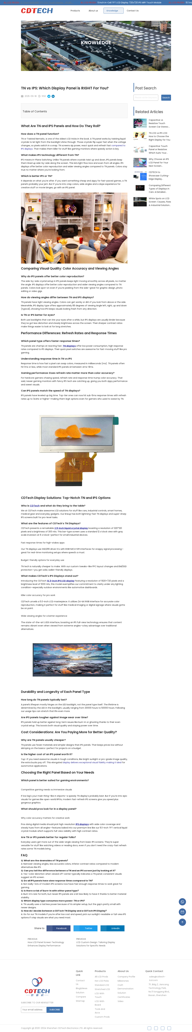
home (83, 51)
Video (120, 1001)
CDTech (35, 505)
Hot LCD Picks (102, 980)
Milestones (123, 980)
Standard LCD (102, 985)
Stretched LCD (102, 989)
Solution (80, 992)
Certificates (124, 997)
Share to (39, 928)
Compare (81, 996)
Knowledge (113, 10)
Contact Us (133, 10)
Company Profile (126, 976)
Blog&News (81, 988)
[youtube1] (169, 1028)
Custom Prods (102, 1016)
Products (76, 10)
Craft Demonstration (126, 987)
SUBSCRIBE (55, 1009)
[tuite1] (156, 1028)
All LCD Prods (101, 976)
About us (94, 10)
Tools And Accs (100, 1011)
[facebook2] (149, 1028)
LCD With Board (99, 1003)
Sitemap (80, 1000)
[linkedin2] (162, 1028)
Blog (110, 51)
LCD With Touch (99, 995)
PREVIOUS (32, 939)
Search (166, 97)
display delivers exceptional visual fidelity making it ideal (92, 762)
